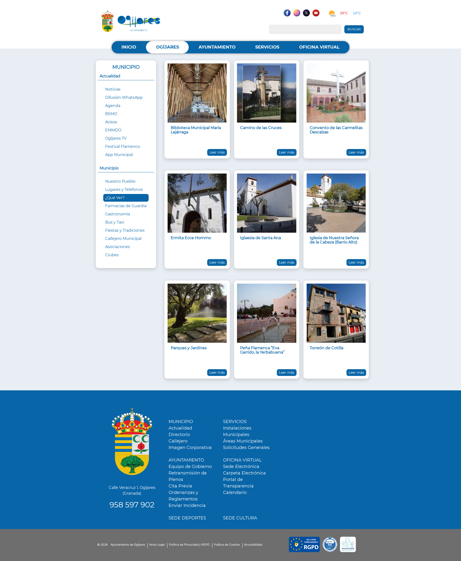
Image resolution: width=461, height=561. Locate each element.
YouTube (318, 22)
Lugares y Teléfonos (124, 189)
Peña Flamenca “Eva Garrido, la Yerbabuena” (262, 350)
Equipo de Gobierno (190, 466)
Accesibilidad (253, 544)
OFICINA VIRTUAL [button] (319, 47)
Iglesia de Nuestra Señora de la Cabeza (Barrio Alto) (334, 240)
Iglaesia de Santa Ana (260, 238)
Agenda (112, 105)
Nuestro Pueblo (120, 181)
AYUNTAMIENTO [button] (217, 47)
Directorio (179, 434)
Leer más (217, 152)
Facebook (289, 22)
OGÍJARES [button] (167, 47)
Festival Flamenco (122, 146)
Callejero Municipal (123, 238)
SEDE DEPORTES (187, 518)
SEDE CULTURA (240, 518)
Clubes (112, 255)
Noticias (113, 89)
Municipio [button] (109, 168)
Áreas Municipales (243, 441)
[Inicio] (130, 21)
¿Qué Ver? (115, 197)
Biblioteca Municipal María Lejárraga (196, 129)
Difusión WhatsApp (124, 97)
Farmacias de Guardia (125, 206)
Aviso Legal (157, 544)
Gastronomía (117, 214)
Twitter (306, 22)
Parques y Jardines (189, 348)
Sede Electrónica (241, 466)
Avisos (111, 122)
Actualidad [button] (110, 76)
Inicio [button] (128, 47)
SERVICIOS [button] (267, 47)
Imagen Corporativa (190, 447)
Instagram (299, 22)
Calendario (235, 492)
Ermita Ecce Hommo (191, 238)
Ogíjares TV (116, 138)
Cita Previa (180, 486)
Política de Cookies (227, 544)
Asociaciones (117, 246)
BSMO (111, 114)
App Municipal (119, 154)
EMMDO (113, 130)
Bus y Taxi (114, 222)
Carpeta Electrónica (244, 473)
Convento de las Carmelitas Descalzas (336, 129)
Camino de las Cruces (261, 127)
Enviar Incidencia (187, 505)
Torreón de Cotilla (326, 348)
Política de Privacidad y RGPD (189, 544)
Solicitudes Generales (246, 447)
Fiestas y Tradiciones (125, 230)
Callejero (178, 441)
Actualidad (180, 428)
